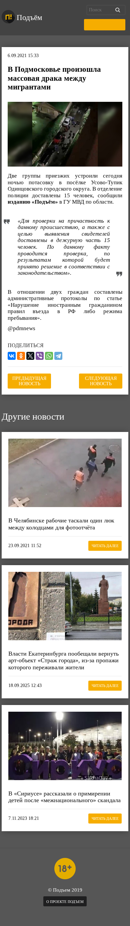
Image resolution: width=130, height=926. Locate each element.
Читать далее (105, 546)
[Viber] (40, 356)
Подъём (29, 17)
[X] (30, 356)
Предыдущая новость (29, 381)
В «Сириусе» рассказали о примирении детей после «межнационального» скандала (64, 797)
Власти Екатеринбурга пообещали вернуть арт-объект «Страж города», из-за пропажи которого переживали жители (63, 660)
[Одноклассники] (21, 356)
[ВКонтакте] (12, 356)
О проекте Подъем (65, 902)
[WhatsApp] (49, 356)
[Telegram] (58, 356)
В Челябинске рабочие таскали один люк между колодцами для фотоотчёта (61, 524)
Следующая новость (101, 381)
